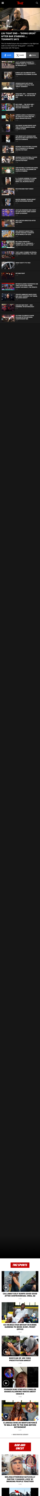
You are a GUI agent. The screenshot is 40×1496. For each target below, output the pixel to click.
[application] (20, 19)
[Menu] (3, 3)
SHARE (21, 55)
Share (9, 55)
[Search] (37, 3)
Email (34, 55)
